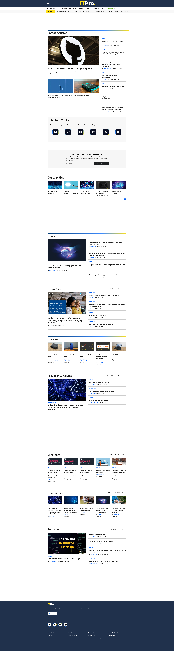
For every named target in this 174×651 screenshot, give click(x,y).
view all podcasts (117, 529)
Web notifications (72, 635)
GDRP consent (51, 638)
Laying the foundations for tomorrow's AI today (119, 11)
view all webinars (117, 455)
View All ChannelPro (116, 493)
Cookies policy (92, 635)
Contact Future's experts (54, 632)
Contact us (91, 632)
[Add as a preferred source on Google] (52, 613)
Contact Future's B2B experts (95, 638)
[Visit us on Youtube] (60, 624)
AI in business (78, 11)
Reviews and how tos (88, 11)
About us (70, 632)
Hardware (64, 8)
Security (80, 8)
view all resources (117, 289)
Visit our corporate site (97, 609)
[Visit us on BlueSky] (65, 624)
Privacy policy (51, 635)
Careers (70, 638)
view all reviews (118, 339)
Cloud (58, 8)
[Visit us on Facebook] (49, 624)
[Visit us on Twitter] (54, 624)
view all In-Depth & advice (114, 376)
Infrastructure (72, 8)
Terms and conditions (114, 632)
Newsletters (112, 635)
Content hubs (88, 8)
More (102, 8)
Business (52, 8)
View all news (119, 236)
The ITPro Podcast (100, 11)
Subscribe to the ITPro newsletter (64, 11)
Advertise (96, 8)
